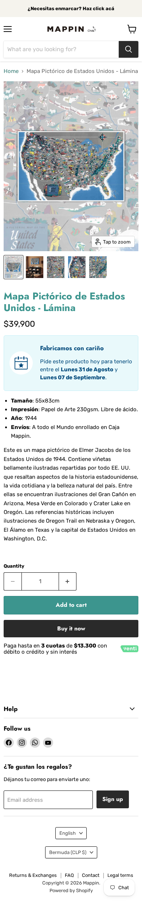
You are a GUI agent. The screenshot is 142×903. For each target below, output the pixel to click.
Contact (90, 875)
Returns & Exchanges (33, 875)
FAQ (69, 875)
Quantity (14, 566)
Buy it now (71, 628)
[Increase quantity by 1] (68, 581)
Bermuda (67, 852)
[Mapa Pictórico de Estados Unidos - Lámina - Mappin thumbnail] (13, 267)
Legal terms (120, 875)
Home (11, 71)
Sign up (112, 799)
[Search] (128, 49)
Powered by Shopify (71, 890)
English (67, 833)
